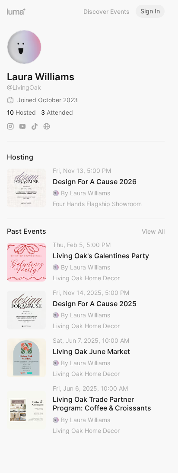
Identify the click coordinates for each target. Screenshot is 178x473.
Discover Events (106, 11)
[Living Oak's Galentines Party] (85, 262)
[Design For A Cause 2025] (85, 310)
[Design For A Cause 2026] (85, 188)
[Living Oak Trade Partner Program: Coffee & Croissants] (85, 410)
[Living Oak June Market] (85, 358)
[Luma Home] (16, 11)
